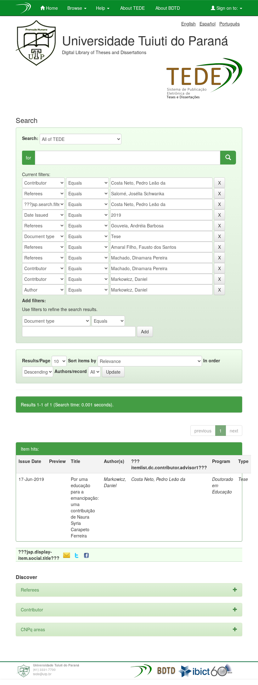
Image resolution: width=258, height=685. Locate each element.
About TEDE (132, 8)
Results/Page (36, 360)
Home (51, 8)
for (28, 157)
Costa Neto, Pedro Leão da (158, 479)
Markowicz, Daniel (115, 482)
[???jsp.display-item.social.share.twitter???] (76, 555)
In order (211, 360)
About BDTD (167, 8)
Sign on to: (227, 8)
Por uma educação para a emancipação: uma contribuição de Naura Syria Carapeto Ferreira (85, 507)
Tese (243, 479)
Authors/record (70, 371)
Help (101, 8)
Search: (30, 138)
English (188, 23)
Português (229, 23)
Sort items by (82, 360)
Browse (75, 8)
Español (207, 23)
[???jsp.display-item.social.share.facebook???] (87, 555)
